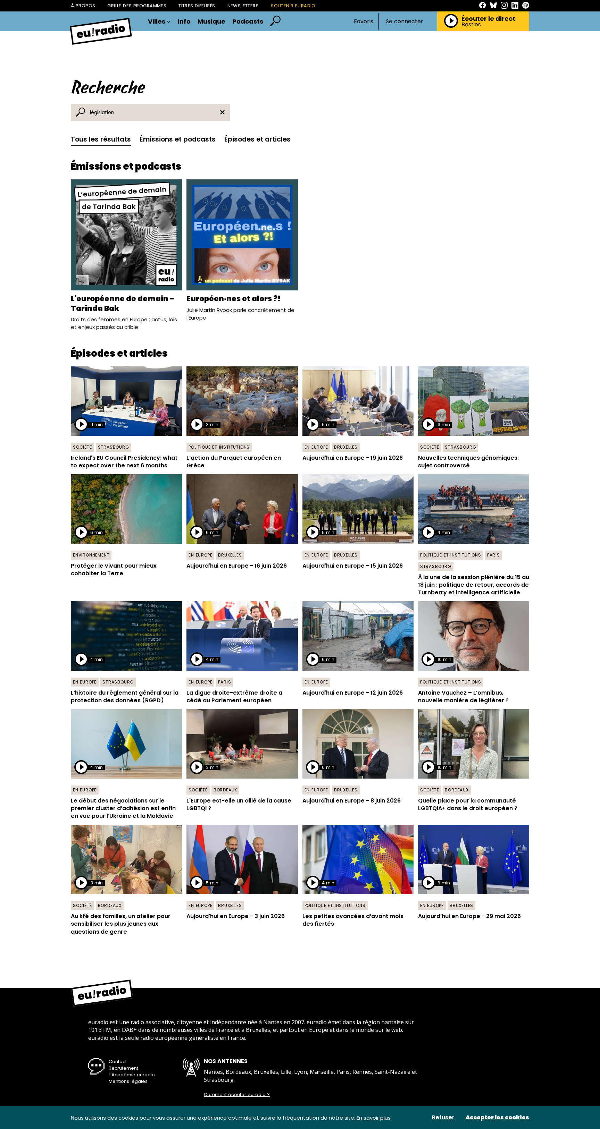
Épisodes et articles (257, 139)
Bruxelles (346, 447)
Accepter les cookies (497, 1117)
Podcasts (247, 21)
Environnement (91, 555)
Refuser (443, 1117)
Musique (211, 21)
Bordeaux (225, 790)
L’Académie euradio (132, 1074)
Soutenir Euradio (293, 5)
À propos (83, 5)
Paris (493, 555)
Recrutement (123, 1068)
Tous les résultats (101, 139)
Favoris (363, 21)
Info (184, 21)
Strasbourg (113, 447)
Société (82, 447)
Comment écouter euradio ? (237, 1095)
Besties (471, 24)
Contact (118, 1061)
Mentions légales (128, 1081)
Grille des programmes (136, 5)
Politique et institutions (219, 447)
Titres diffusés (196, 5)
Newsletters (243, 5)
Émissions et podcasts (178, 139)
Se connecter (404, 21)
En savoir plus (374, 1117)
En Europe (316, 447)
